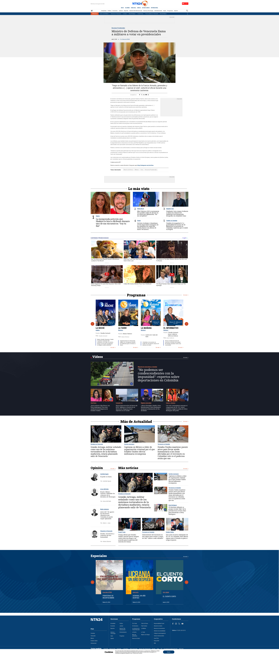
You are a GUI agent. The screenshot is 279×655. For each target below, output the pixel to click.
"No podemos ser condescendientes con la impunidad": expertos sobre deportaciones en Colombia (158, 375)
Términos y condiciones (144, 650)
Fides (158, 648)
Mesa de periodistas (134, 635)
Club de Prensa (144, 623)
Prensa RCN (156, 640)
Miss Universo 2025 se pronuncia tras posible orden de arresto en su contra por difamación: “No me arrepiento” (148, 213)
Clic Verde (134, 623)
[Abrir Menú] (92, 11)
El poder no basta (106, 477)
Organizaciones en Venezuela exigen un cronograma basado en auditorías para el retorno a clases (128, 343)
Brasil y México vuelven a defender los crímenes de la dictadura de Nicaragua (107, 494)
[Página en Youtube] (182, 623)
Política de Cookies (137, 653)
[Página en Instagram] (176, 623)
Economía (115, 10)
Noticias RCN (112, 648)
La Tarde (122, 328)
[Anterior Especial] (92, 582)
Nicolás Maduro (163, 13)
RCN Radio (119, 648)
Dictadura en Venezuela (97, 444)
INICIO (122, 7)
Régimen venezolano (146, 403)
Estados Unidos (170, 532)
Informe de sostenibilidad (159, 631)
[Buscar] (187, 11)
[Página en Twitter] (179, 623)
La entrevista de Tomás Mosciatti (136, 629)
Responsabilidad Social (159, 623)
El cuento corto (169, 596)
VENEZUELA (133, 7)
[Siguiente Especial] (186, 582)
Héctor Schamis (107, 541)
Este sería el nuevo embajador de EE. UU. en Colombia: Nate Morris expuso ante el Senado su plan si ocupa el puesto (177, 537)
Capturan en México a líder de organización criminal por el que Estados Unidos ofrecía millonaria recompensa (139, 450)
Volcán (139, 220)
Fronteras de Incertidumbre (108, 597)
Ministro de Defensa (128, 169)
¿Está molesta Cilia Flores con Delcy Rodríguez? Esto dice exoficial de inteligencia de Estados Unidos (100, 408)
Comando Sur (119, 403)
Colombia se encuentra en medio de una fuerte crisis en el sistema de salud (150, 343)
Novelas (153, 648)
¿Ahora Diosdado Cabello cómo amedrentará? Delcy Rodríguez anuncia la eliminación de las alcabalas (151, 408)
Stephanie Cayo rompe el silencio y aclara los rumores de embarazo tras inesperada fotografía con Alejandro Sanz (177, 213)
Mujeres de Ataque (145, 634)
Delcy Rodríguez (132, 13)
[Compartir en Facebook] (139, 94)
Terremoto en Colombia (164, 444)
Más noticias (128, 468)
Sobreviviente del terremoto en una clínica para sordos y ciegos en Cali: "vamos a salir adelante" (152, 536)
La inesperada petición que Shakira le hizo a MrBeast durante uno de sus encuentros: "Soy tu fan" (113, 222)
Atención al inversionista (159, 628)
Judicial (121, 10)
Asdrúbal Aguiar (104, 474)
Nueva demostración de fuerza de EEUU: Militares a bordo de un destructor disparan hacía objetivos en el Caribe (126, 408)
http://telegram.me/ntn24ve (145, 165)
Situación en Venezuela (106, 531)
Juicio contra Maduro (104, 13)
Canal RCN (106, 648)
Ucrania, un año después (139, 597)
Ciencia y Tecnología (148, 10)
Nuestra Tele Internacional (136, 10)
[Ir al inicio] (99, 621)
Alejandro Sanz (170, 208)
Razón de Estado (136, 638)
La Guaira (125, 13)
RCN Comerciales (134, 648)
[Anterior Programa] (92, 324)
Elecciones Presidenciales (118, 28)
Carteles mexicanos (129, 444)
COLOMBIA (127, 7)
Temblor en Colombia (171, 220)
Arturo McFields (104, 489)
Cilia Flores (93, 403)
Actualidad (103, 10)
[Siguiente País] (187, 14)
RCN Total (181, 648)
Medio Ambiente (104, 509)
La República (125, 648)
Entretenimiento (158, 10)
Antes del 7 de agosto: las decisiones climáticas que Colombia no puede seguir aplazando (107, 515)
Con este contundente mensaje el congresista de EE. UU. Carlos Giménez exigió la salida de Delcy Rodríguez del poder (176, 408)
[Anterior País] (187, 13)
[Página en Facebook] (173, 623)
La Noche (100, 328)
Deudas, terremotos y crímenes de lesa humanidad (107, 535)
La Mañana (146, 328)
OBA (155, 643)
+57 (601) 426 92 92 (181, 630)
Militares (137, 169)
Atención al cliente (158, 626)
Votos (142, 169)
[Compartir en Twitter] (141, 94)
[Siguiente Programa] (186, 324)
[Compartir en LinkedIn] (144, 94)
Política (109, 10)
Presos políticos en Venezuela (151, 13)
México (92, 638)
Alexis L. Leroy (106, 523)
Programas (170, 10)
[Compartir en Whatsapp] (148, 94)
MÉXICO (139, 7)
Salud (164, 10)
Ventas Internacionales (159, 635)
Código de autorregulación (160, 633)
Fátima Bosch (140, 208)
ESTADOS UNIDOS (146, 7)
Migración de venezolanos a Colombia (147, 367)
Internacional (93, 643)
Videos (97, 357)
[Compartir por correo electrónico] (146, 94)
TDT (161, 648)
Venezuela (93, 635)
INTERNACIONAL (154, 7)
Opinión (176, 10)
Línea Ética (156, 638)
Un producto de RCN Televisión (170, 648)
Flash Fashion (144, 626)
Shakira (98, 216)
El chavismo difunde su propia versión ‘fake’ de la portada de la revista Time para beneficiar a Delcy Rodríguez (177, 510)
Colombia (93, 633)
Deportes (126, 10)
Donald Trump (140, 13)
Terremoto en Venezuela (116, 13)
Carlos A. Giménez (170, 403)
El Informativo (170, 328)
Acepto (168, 652)
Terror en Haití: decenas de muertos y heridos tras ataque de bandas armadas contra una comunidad (173, 343)
